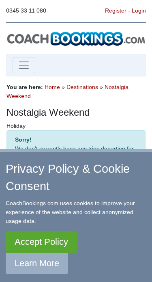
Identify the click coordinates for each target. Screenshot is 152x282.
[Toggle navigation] (24, 65)
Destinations (82, 87)
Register (115, 10)
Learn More (37, 263)
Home (52, 87)
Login (139, 10)
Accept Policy (41, 242)
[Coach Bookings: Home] (76, 38)
